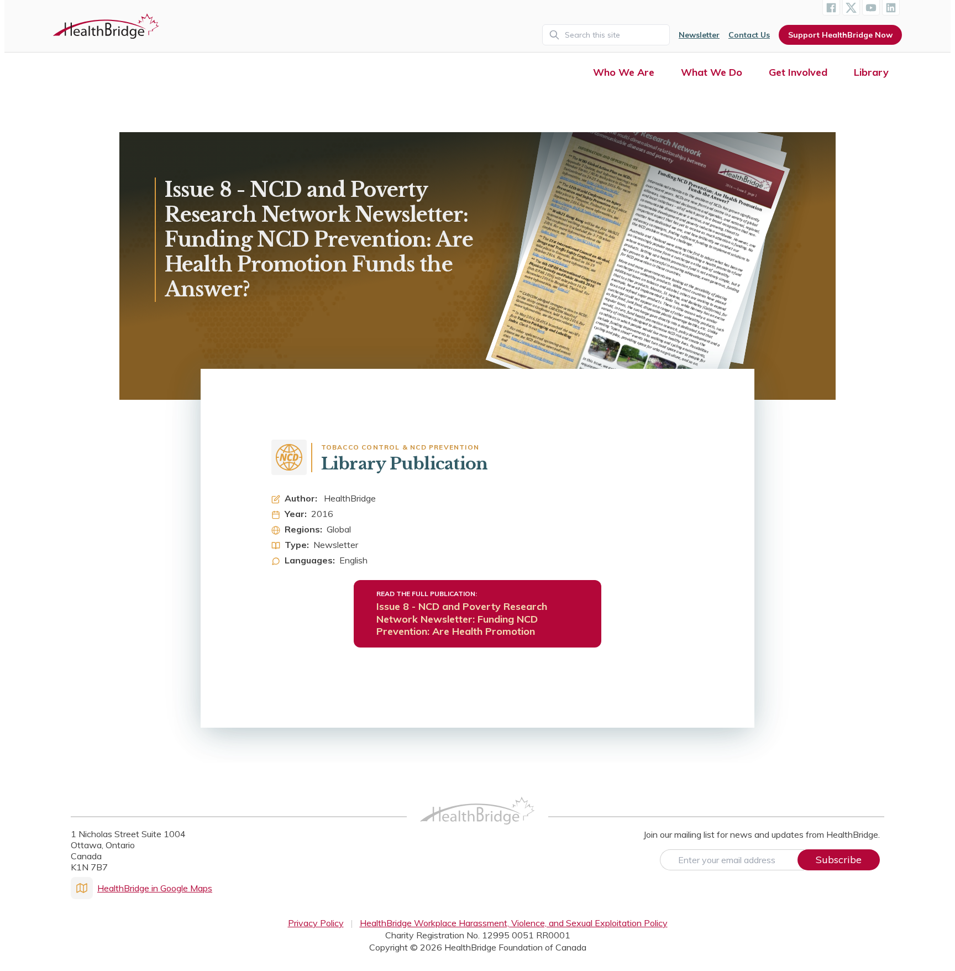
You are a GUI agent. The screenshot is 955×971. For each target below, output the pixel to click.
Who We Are (623, 72)
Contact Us (749, 35)
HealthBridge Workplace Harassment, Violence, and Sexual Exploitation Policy (514, 922)
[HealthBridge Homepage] (477, 822)
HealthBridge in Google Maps (154, 888)
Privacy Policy (316, 922)
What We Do (711, 72)
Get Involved (798, 72)
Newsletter (699, 35)
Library (871, 72)
